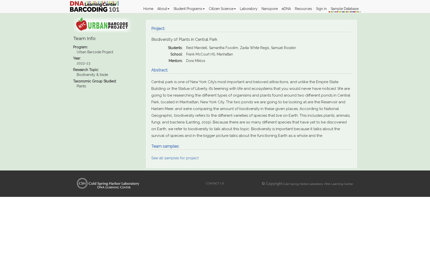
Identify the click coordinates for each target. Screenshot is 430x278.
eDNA (286, 9)
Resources (303, 9)
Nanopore (270, 9)
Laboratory (249, 9)
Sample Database (345, 9)
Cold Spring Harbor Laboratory (303, 184)
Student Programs (187, 9)
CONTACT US (215, 183)
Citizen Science (221, 9)
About (162, 9)
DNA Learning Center (338, 184)
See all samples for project (175, 158)
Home (148, 9)
